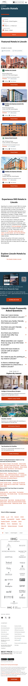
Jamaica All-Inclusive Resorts (17, 476)
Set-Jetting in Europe (5, 463)
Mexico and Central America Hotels (17, 501)
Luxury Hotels (12, 492)
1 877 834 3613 (17, 653)
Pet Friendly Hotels (12, 493)
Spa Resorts (11, 468)
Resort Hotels (3, 468)
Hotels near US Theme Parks (11, 484)
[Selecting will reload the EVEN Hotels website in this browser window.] (8, 580)
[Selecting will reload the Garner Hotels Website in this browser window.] (22, 585)
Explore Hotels (18, 626)
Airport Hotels (23, 467)
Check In (4, 24)
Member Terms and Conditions (5, 640)
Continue (14, 679)
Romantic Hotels (8, 467)
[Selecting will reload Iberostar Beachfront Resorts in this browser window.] (8, 574)
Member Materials (5, 638)
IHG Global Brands (5, 628)
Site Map (17, 645)
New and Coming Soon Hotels (11, 465)
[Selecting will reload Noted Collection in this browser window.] (8, 562)
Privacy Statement (6, 674)
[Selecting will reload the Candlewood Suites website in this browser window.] (14, 603)
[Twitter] (5, 617)
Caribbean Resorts (12, 473)
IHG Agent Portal (5, 630)
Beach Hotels (3, 473)
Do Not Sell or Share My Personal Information (6, 645)
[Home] (2, 532)
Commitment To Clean (20, 636)
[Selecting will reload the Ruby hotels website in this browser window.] (8, 568)
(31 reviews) (12, 146)
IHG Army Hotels (5, 634)
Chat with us (4, 632)
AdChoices (17, 640)
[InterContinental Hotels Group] (4, 2)
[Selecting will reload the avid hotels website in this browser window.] (8, 591)
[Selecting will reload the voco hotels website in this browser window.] (22, 562)
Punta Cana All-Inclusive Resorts (8, 478)
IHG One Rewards (16, 226)
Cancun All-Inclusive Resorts (12, 474)
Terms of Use (4, 643)
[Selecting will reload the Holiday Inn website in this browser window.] (8, 585)
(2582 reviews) (13, 112)
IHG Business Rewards (20, 632)
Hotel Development (19, 628)
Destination (5, 19)
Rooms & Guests (6, 28)
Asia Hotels (11, 500)
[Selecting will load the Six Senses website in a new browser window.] (8, 545)
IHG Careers (3, 626)
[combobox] (6, 51)
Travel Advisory (18, 634)
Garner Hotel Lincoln (11, 138)
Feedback (3, 648)
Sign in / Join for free (19, 2)
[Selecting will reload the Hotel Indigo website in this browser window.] (22, 557)
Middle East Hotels (17, 503)
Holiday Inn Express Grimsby (13, 171)
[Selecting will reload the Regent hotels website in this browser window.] (22, 545)
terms (3, 672)
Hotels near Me (4, 492)
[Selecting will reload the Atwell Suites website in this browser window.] (22, 591)
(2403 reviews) (13, 78)
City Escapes (14, 463)
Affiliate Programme (19, 630)
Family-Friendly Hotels (5, 482)
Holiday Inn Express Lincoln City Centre (14, 104)
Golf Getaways (18, 468)
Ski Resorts (16, 467)
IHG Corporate (18, 638)
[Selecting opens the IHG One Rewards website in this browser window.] (14, 607)
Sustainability (4, 636)
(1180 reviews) (13, 179)
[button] (26, 2)
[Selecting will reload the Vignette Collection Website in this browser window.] (22, 551)
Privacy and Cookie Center (21, 643)
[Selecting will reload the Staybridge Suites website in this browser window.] (8, 597)
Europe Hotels (3, 500)
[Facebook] (2, 617)
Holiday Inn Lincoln (10, 70)
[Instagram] (9, 617)
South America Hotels (5, 503)
